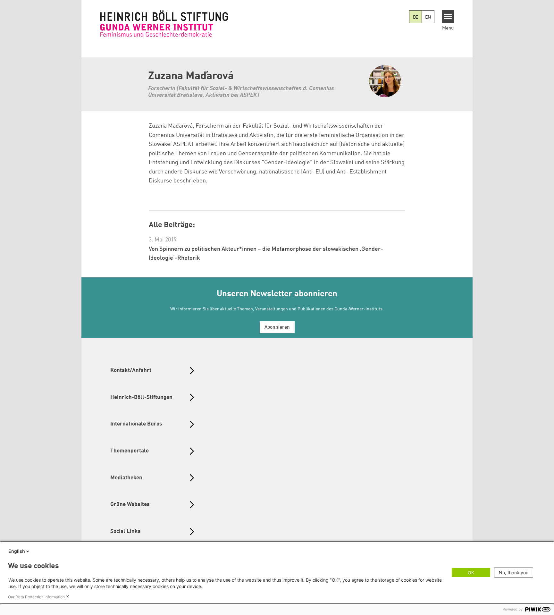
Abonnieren (277, 327)
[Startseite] (164, 23)
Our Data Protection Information (36, 596)
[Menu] (448, 16)
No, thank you (513, 572)
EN (428, 17)
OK (471, 572)
